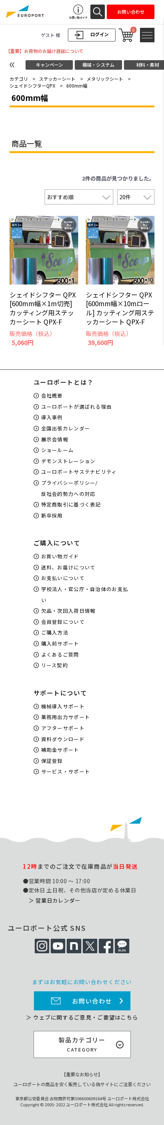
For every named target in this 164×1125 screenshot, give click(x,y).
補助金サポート (60, 749)
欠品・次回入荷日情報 (68, 610)
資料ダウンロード (63, 739)
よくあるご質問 (60, 654)
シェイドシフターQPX (32, 85)
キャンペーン (49, 64)
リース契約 (54, 665)
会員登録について (63, 621)
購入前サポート (60, 643)
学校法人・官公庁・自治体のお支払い (85, 594)
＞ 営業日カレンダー (54, 900)
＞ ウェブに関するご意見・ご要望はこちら (82, 1017)
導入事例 (52, 417)
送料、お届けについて (68, 567)
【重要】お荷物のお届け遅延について (45, 51)
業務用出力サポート (65, 717)
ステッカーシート (57, 78)
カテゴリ (19, 78)
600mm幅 (76, 85)
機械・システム (98, 64)
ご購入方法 (55, 632)
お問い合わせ (92, 1000)
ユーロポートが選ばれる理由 (76, 406)
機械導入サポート (63, 706)
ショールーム (57, 450)
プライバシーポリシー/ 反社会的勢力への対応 (69, 488)
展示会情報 (55, 439)
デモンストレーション (68, 461)
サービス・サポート (65, 771)
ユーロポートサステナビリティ (79, 471)
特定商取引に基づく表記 (71, 504)
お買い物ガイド (60, 556)
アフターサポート (63, 728)
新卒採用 (52, 515)
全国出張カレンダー (65, 428)
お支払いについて (63, 578)
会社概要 (52, 395)
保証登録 (52, 760)
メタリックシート (105, 78)
